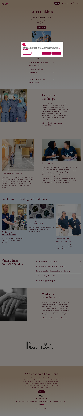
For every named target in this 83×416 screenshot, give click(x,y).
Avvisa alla (46, 53)
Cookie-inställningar (27, 53)
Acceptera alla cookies (56, 53)
